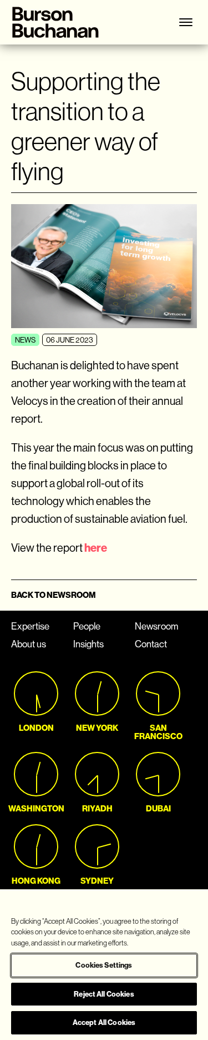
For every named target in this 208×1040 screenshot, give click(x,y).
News (25, 340)
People (86, 626)
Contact (151, 644)
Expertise (30, 626)
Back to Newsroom (53, 595)
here (95, 547)
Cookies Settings (103, 965)
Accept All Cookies (104, 1022)
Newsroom (157, 626)
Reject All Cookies (104, 994)
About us (28, 644)
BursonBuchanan (61, 22)
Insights (88, 644)
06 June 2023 (69, 340)
